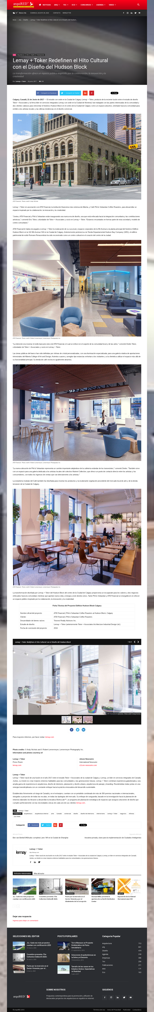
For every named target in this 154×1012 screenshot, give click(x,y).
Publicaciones (40, 55)
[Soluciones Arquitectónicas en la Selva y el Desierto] (64, 958)
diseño (76, 813)
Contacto (56, 13)
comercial (67, 813)
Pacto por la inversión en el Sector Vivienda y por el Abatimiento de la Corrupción (75, 899)
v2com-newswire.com (88, 765)
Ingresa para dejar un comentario (25, 920)
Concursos (86, 5)
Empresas (106, 958)
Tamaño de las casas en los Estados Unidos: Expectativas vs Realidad (83, 969)
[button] (138, 5)
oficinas (131, 813)
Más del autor (39, 873)
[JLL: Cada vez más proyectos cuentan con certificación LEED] (24, 886)
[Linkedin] (131, 13)
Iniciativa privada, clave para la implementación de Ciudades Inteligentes (113, 838)
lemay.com (49, 737)
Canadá (59, 813)
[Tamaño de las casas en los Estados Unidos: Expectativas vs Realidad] (64, 969)
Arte (27, 55)
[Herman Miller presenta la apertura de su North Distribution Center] (103, 886)
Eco (103, 972)
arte (52, 813)
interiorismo (101, 813)
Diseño (25, 20)
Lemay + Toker (21, 81)
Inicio (14, 20)
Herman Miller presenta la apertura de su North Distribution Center (103, 899)
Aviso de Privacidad (114, 1010)
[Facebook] (123, 13)
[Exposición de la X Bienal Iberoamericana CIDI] (129, 886)
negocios (123, 813)
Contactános (137, 1010)
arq (56, 5)
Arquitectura (20, 55)
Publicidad (126, 1010)
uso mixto (17, 816)
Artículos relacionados (22, 873)
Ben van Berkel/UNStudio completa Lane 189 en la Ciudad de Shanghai (40, 838)
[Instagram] (127, 13)
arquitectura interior (41, 813)
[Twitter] (135, 13)
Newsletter (67, 13)
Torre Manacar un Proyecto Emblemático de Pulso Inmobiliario (82, 945)
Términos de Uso (99, 1010)
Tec (103, 961)
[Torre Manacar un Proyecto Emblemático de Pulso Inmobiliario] (64, 946)
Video (111, 5)
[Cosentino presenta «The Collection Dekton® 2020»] (51, 886)
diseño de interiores (87, 813)
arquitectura (28, 813)
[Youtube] (139, 13)
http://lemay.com (34, 852)
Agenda (99, 5)
